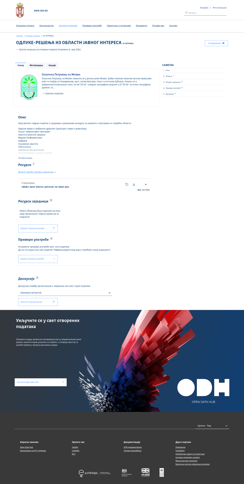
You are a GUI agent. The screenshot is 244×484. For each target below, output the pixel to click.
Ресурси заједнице (174, 82)
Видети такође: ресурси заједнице (36, 172)
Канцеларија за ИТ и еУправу (33, 451)
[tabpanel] (86, 87)
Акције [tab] (52, 65)
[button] (145, 184)
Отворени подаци (25, 26)
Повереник (180, 447)
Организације (46, 26)
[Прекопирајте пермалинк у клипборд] (126, 184)
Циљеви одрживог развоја (188, 458)
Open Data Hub (26, 447)
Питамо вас (158, 26)
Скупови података (68, 26)
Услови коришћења (132, 451)
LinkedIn (75, 451)
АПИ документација (133, 447)
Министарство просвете (186, 461)
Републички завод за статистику (190, 454)
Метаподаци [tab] (36, 65)
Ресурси (170, 76)
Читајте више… (26, 158)
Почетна (19, 36)
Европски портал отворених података (193, 464)
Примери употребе (92, 26)
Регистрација (219, 8)
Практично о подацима (119, 26)
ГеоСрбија (180, 451)
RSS (73, 454)
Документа (141, 26)
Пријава (204, 8)
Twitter (75, 447)
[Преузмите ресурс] (134, 184)
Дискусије (171, 94)
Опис (168, 70)
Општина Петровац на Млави (61, 74)
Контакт (173, 26)
